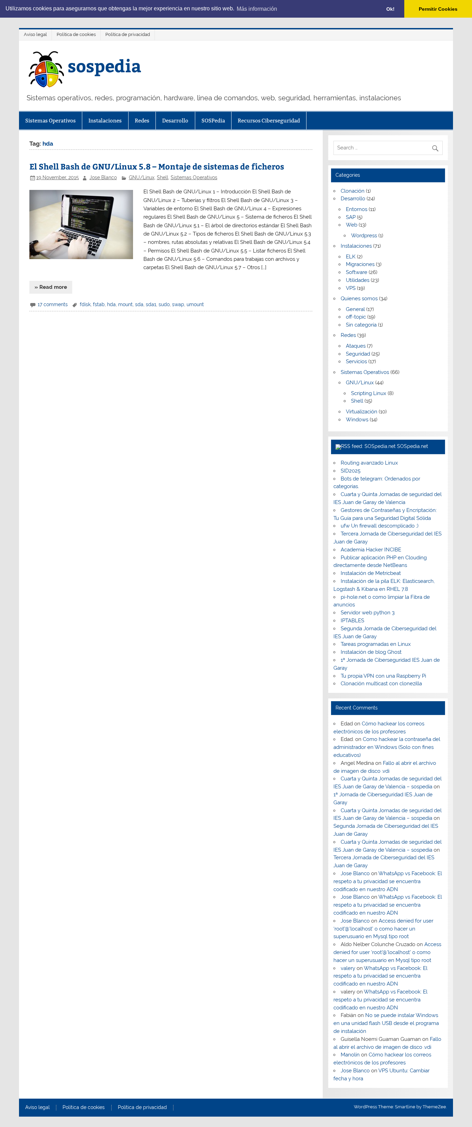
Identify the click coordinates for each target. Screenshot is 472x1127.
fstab (99, 304)
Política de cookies (76, 34)
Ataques (356, 346)
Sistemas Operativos (50, 120)
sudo (164, 304)
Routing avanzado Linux (369, 463)
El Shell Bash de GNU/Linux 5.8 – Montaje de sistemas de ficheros (156, 166)
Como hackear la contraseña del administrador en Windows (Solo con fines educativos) (386, 747)
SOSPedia (213, 120)
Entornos (356, 209)
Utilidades (357, 280)
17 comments (53, 304)
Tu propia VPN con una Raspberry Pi (383, 676)
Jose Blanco (103, 177)
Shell (162, 177)
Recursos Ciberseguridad (269, 120)
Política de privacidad (127, 34)
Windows (357, 419)
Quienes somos (359, 298)
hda (111, 304)
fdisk (85, 304)
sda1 (151, 304)
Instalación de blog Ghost (371, 652)
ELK (351, 257)
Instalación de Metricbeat (371, 573)
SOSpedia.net (412, 446)
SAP (351, 217)
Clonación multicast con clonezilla (381, 683)
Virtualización (361, 412)
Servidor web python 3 (368, 613)
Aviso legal (35, 34)
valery (348, 968)
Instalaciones (105, 120)
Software (356, 272)
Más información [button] (257, 9)
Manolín (350, 1055)
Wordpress (364, 235)
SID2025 (350, 471)
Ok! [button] (390, 9)
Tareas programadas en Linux (376, 644)
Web (351, 225)
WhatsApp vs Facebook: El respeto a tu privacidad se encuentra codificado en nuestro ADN (387, 881)
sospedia (104, 65)
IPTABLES (352, 620)
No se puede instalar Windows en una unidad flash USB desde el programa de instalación (386, 1023)
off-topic (356, 317)
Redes (142, 120)
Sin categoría (361, 325)
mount (125, 304)
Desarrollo (175, 120)
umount (195, 304)
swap (178, 304)
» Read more (51, 287)
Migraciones (360, 264)
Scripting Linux (368, 393)
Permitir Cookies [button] (438, 9)
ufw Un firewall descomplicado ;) (379, 526)
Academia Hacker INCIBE (371, 550)
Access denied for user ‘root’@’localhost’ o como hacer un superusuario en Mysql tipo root (383, 929)
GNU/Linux (141, 177)
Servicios (356, 361)
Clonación (353, 191)
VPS (351, 288)
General (355, 309)
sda (139, 304)
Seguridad (358, 354)
